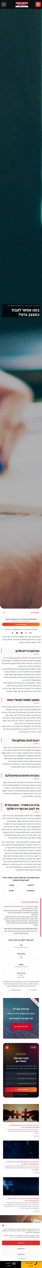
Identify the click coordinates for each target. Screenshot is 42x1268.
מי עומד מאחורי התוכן (31, 928)
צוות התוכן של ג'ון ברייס (27, 629)
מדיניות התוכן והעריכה (19, 928)
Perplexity (30, 891)
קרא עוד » (36, 1136)
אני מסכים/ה (21, 1243)
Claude (11, 885)
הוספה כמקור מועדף (21, 624)
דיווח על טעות (8, 928)
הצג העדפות (21, 1254)
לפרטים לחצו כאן (21, 1026)
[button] (3, 1225)
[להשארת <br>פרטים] (14, 1263)
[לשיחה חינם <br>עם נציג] (35, 1263)
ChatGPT (30, 885)
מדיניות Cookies (22, 1258)
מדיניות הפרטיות (13, 1237)
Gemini (11, 891)
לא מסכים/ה (21, 1249)
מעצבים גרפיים (15, 658)
